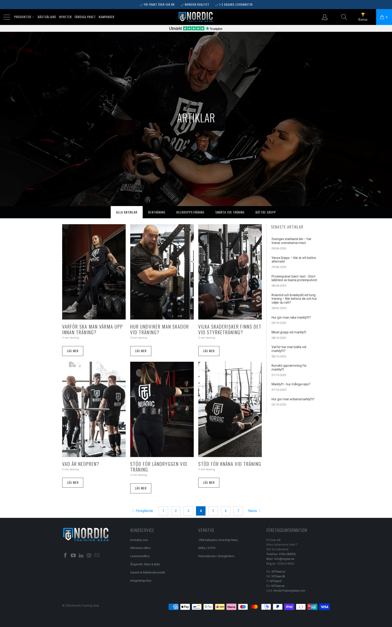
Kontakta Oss (139, 540)
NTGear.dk (278, 576)
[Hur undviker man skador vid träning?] (162, 272)
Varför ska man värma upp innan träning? (92, 329)
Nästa (252, 511)
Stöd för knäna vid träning (229, 463)
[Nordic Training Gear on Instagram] (89, 556)
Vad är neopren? (80, 463)
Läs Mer (72, 350)
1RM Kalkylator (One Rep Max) (218, 540)
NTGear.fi (276, 581)
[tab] (127, 212)
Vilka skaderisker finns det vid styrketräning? (230, 329)
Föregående (144, 511)
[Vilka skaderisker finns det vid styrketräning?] (230, 272)
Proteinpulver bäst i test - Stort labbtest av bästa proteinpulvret (294, 278)
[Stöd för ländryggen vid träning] (162, 409)
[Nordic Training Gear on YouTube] (73, 556)
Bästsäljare (47, 16)
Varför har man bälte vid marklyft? (289, 349)
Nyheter (65, 16)
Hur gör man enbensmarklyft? (293, 399)
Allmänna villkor (140, 548)
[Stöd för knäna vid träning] (230, 409)
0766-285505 (287, 554)
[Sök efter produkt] (344, 17)
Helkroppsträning (190, 212)
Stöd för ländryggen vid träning (158, 466)
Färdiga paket (85, 16)
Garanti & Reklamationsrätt (147, 572)
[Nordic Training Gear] (196, 17)
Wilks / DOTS (207, 548)
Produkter (22, 16)
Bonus (363, 19)
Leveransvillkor (140, 556)
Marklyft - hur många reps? (291, 384)
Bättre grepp (265, 212)
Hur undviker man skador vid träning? (159, 329)
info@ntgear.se (284, 559)
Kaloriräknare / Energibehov (216, 556)
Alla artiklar (126, 212)
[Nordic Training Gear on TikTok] (81, 556)
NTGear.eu (278, 586)
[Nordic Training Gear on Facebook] (65, 556)
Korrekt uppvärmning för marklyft (289, 367)
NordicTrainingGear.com (289, 590)
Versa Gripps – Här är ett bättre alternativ (294, 259)
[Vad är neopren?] (94, 409)
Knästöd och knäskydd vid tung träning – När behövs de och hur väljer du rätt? (294, 299)
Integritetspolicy (140, 580)
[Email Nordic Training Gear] (97, 556)
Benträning (156, 212)
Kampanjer (106, 16)
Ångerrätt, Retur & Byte (145, 564)
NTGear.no (278, 571)
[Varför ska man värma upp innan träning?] (94, 272)
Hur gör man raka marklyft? (291, 317)
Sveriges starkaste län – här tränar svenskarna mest (291, 241)
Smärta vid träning (230, 212)
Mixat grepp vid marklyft (289, 332)
